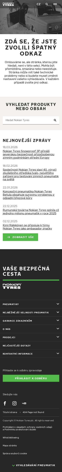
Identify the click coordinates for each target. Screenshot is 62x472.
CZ (38, 4)
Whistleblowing (11, 437)
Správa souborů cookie (15, 453)
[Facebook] (5, 403)
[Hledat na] (47, 4)
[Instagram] (14, 403)
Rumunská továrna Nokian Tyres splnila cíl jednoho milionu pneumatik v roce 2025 (31, 211)
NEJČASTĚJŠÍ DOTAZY (17, 345)
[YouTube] (24, 403)
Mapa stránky (10, 445)
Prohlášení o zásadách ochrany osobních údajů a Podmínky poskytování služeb (27, 428)
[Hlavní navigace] (55, 4)
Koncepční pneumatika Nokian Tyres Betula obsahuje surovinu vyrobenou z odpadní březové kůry (28, 195)
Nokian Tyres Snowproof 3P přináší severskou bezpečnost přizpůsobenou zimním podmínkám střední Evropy (28, 154)
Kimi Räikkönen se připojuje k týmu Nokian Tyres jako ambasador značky (27, 226)
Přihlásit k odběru (31, 378)
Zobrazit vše (23, 237)
